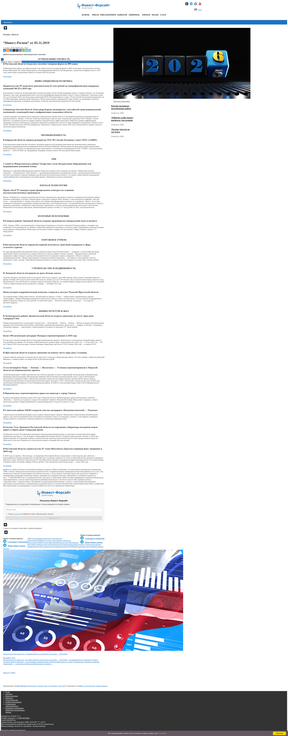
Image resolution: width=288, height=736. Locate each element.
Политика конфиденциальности (13, 730)
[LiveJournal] (17, 50)
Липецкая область (56, 545)
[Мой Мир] (10, 50)
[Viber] (20, 50)
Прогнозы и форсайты (121, 101)
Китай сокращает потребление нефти (121, 107)
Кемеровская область (62, 543)
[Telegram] (29, 50)
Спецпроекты (134, 15)
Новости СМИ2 (9, 673)
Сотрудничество (11, 700)
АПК (29, 538)
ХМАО (75, 547)
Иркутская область (47, 543)
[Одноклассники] (7, 50)
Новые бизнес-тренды (94, 542)
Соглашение (162, 733)
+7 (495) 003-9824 (23, 718)
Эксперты (85, 15)
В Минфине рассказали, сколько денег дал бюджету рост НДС (42, 686)
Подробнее (7, 76)
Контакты (146, 15)
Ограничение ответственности (11, 705)
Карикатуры (122, 15)
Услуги (163, 15)
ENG (200, 10)
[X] (14, 50)
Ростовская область (48, 547)
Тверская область (62, 547)
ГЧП (38, 540)
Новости (95, 15)
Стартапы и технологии (94, 538)
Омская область (69, 545)
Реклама (155, 15)
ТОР (70, 547)
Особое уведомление (13, 702)
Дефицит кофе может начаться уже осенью (122, 118)
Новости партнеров (108, 15)
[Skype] (26, 50)
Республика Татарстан (83, 545)
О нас (7, 692)
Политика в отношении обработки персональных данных (15, 710)
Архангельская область (40, 538)
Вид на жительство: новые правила (93, 686)
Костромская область (41, 545)
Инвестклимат (8, 22)
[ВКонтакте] (4, 50)
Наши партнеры (11, 696)
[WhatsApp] (23, 50)
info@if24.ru (47, 478)
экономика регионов (85, 547)
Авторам (8, 694)
